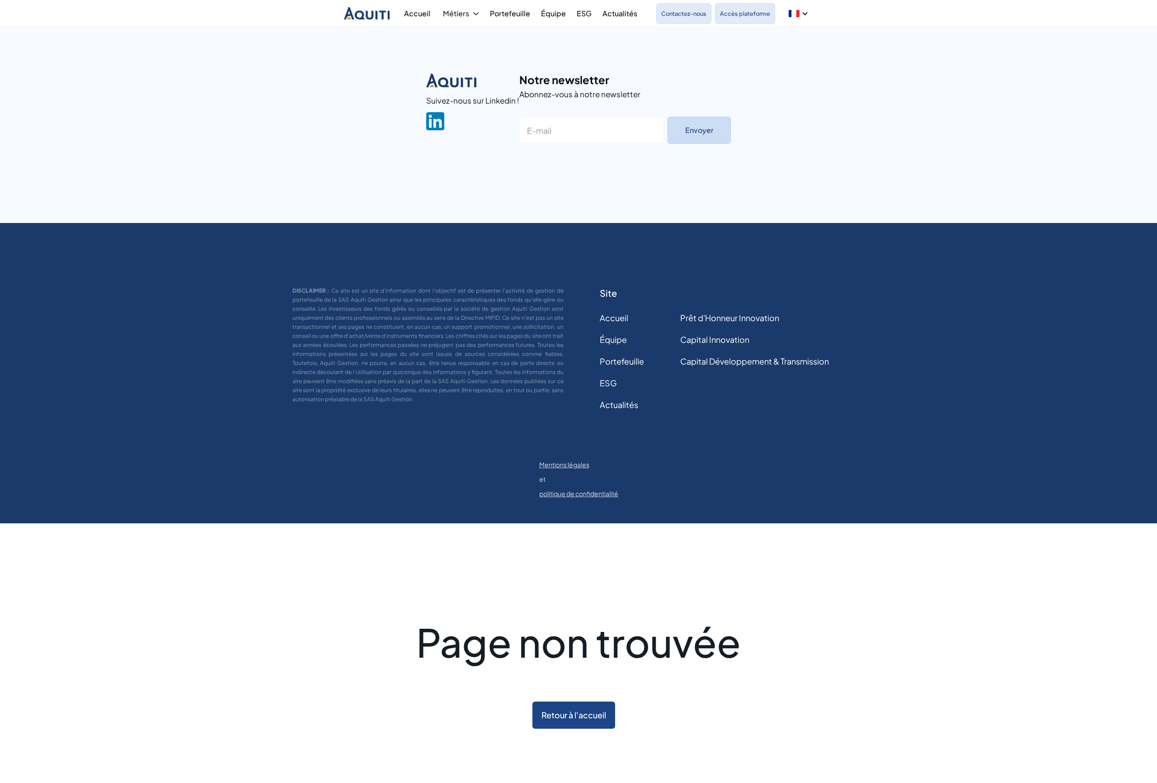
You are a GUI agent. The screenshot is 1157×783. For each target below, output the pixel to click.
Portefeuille (510, 13)
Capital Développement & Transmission (754, 361)
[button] (799, 13)
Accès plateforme (745, 13)
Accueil (417, 13)
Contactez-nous (683, 13)
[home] (369, 13)
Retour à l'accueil (573, 715)
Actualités (619, 13)
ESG (584, 13)
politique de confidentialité (578, 493)
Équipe (553, 13)
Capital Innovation (714, 339)
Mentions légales (564, 464)
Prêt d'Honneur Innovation (729, 318)
